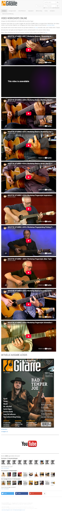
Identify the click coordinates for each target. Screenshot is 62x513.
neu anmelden (49, 7)
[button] (7, 493)
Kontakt (52, 11)
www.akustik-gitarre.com (7, 510)
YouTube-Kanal (50, 25)
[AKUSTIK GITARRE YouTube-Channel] (29, 444)
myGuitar (30, 11)
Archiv (46, 11)
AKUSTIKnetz (21, 11)
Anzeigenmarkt (12, 11)
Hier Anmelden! (5, 468)
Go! (57, 2)
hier (46, 32)
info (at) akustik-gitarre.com (19, 510)
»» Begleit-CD (4, 431)
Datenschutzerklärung (7, 13)
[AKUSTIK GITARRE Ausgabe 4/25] (27, 393)
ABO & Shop (39, 11)
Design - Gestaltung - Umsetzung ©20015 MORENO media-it (15, 500)
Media (3, 11)
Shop (36, 27)
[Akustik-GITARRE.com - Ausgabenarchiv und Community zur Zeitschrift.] (9, 6)
